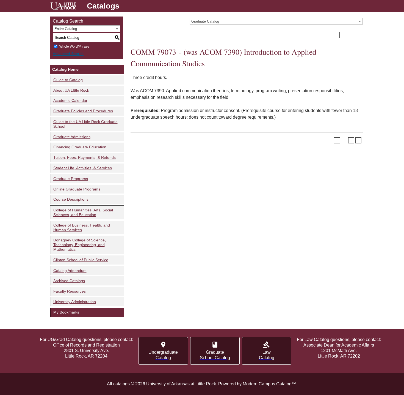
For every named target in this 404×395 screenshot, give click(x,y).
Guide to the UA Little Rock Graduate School (85, 124)
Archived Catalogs (69, 281)
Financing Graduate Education (79, 147)
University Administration (74, 301)
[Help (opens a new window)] (358, 35)
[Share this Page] (344, 35)
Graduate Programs (70, 178)
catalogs (121, 384)
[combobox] (276, 21)
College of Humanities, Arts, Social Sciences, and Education (83, 212)
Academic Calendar (70, 100)
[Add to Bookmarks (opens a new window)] (337, 35)
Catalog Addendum (70, 270)
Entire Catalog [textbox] (65, 29)
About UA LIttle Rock (71, 90)
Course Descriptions (70, 199)
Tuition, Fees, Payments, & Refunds (84, 157)
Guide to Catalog (68, 80)
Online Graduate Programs (76, 189)
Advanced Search (68, 53)
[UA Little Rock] (63, 7)
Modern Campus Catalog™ (269, 384)
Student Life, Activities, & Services (82, 168)
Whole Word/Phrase (74, 46)
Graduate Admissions (71, 137)
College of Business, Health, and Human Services (81, 227)
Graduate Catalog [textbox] (205, 21)
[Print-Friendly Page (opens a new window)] (351, 35)
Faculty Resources (69, 291)
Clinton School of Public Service (80, 260)
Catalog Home (65, 69)
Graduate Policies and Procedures (83, 111)
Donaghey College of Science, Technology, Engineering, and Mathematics (79, 245)
